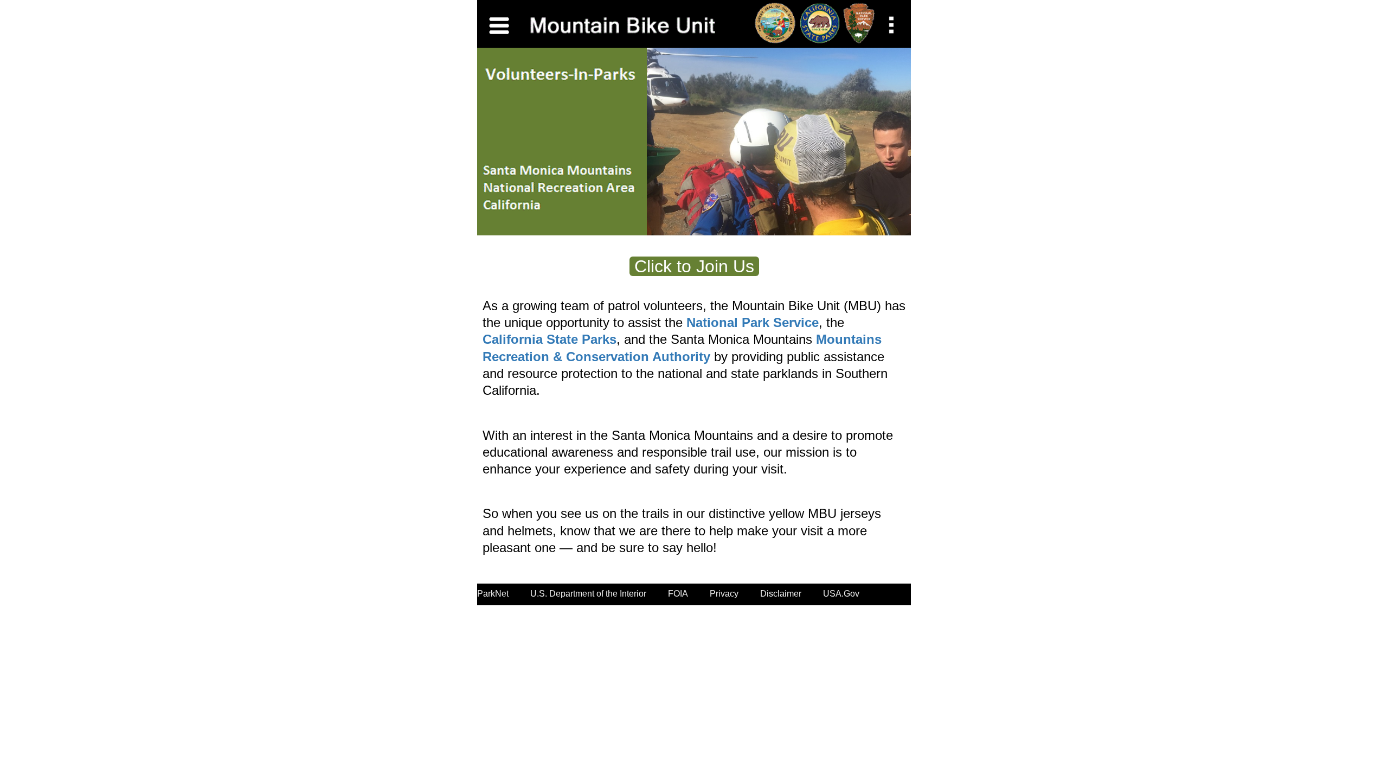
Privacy (724, 593)
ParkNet (493, 593)
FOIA (678, 593)
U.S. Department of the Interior (588, 593)
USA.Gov (841, 593)
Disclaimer (780, 593)
